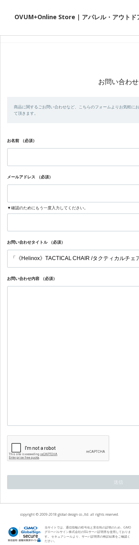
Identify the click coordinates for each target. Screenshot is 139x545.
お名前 (13, 140)
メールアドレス (21, 177)
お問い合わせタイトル (27, 242)
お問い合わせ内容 (23, 278)
